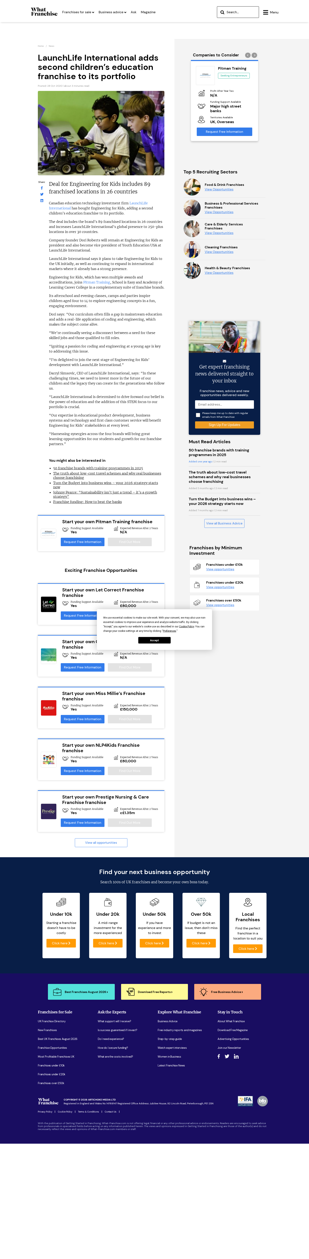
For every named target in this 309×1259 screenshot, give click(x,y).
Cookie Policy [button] (186, 626)
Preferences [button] (169, 631)
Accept (154, 640)
